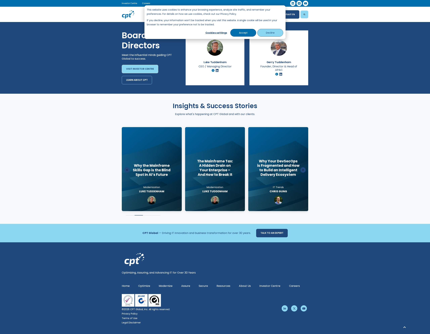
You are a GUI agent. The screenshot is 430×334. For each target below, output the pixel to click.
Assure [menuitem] (185, 286)
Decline (270, 32)
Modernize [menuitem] (166, 286)
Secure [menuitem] (203, 286)
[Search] (304, 14)
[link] (292, 3)
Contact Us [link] (288, 14)
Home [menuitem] (126, 286)
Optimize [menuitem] (144, 286)
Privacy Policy (130, 313)
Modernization (278, 187)
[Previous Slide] (127, 170)
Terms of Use (129, 318)
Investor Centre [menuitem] (269, 286)
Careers (146, 3)
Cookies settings (216, 32)
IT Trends (151, 187)
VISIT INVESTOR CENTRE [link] (140, 69)
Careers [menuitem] (294, 286)
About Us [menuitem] (245, 286)
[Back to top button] (404, 327)
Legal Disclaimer (131, 322)
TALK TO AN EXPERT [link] (272, 233)
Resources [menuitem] (223, 286)
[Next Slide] (303, 170)
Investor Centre (129, 3)
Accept (243, 32)
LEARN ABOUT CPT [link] (137, 80)
